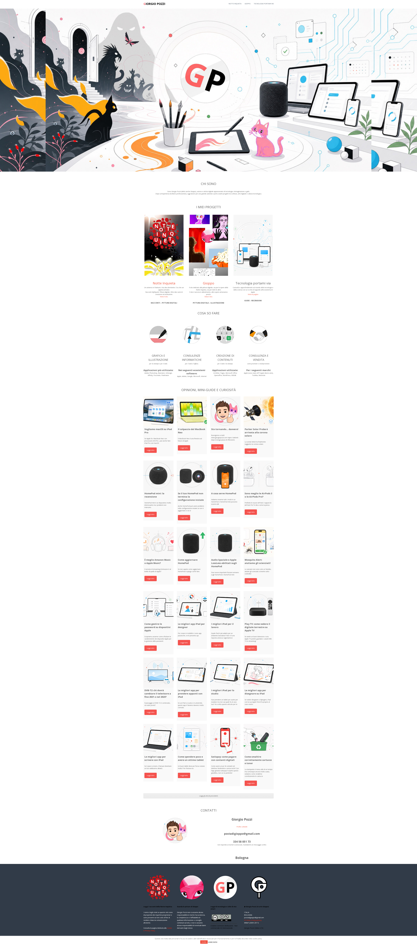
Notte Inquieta (164, 283)
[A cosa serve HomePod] (225, 476)
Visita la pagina (253, 294)
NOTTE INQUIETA (235, 4)
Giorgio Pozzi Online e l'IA (253, 928)
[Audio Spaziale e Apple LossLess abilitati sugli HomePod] (225, 542)
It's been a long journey (253, 920)
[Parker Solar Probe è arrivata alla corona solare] (259, 411)
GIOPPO (248, 4)
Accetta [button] (204, 942)
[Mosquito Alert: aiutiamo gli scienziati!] (259, 542)
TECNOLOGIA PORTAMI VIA (264, 4)
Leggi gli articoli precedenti (208, 796)
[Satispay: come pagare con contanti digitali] (225, 739)
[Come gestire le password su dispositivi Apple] (158, 606)
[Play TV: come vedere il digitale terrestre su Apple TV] (259, 606)
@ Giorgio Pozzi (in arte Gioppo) (256, 907)
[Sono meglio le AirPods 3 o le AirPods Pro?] (259, 476)
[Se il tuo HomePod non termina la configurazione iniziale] (192, 476)
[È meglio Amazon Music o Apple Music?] (158, 542)
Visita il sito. (164, 297)
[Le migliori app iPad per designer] (192, 606)
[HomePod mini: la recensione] (158, 476)
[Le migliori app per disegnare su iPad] (259, 673)
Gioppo (208, 283)
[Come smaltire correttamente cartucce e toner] (259, 739)
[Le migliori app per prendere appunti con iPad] (192, 673)
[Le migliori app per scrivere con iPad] (158, 739)
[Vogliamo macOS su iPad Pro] (158, 411)
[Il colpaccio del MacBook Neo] (192, 411)
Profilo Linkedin (242, 827)
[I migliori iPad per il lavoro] (225, 606)
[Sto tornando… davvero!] (225, 411)
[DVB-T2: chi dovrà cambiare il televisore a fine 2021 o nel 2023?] (158, 673)
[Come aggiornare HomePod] (192, 542)
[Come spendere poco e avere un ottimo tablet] (192, 739)
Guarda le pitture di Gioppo (187, 907)
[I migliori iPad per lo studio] (225, 673)
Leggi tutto (150, 450)
